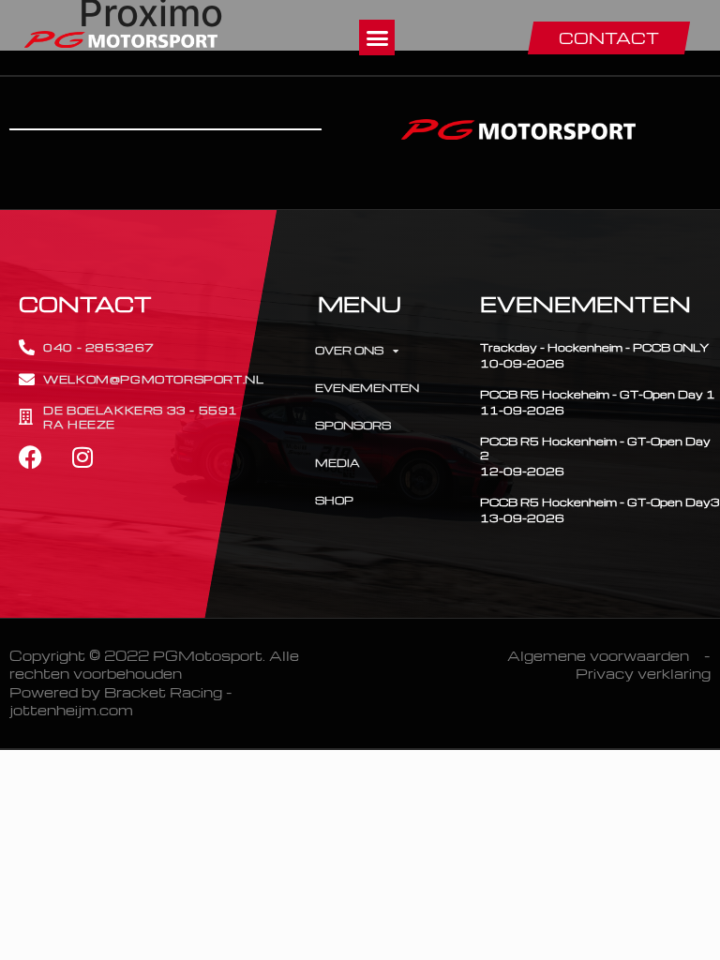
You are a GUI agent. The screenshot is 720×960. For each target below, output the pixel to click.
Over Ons (349, 350)
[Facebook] (30, 457)
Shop (334, 500)
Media (337, 463)
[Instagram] (82, 457)
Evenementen (367, 388)
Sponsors (353, 425)
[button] (377, 37)
